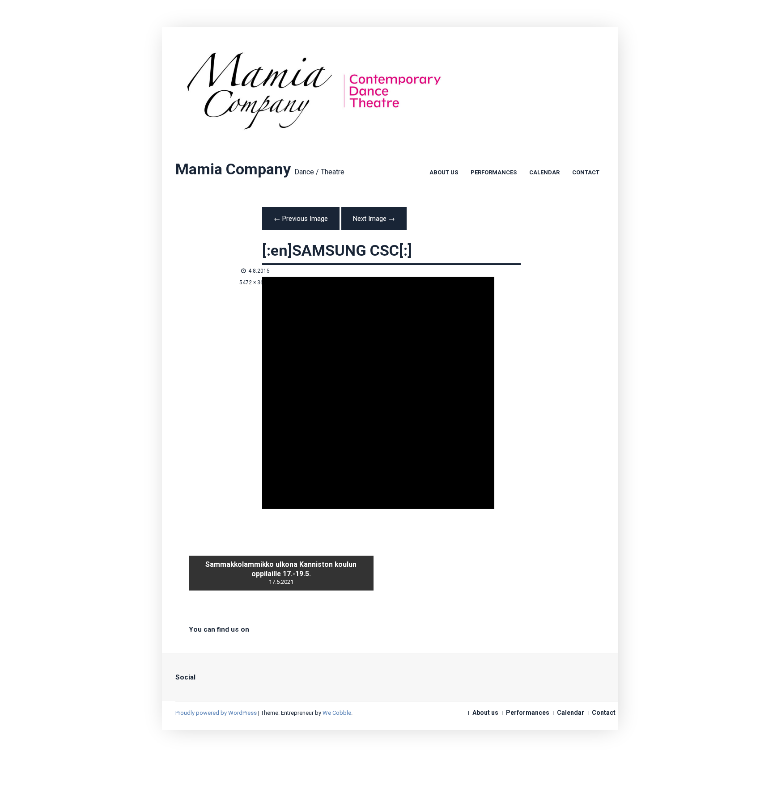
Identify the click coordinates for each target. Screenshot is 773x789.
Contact (585, 173)
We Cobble (337, 712)
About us (443, 173)
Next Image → (374, 219)
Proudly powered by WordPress (216, 712)
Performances (494, 173)
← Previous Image (301, 219)
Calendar (544, 173)
